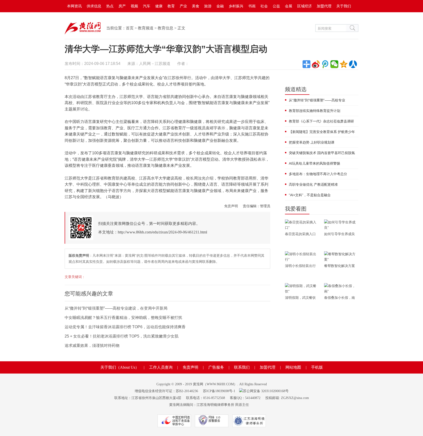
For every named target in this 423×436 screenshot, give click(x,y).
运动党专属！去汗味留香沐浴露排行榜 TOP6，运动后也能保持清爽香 (125, 327)
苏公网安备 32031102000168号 (266, 391)
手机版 (317, 367)
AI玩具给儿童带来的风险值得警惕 (314, 163)
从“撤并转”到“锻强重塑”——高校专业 (317, 100)
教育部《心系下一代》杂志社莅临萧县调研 (321, 121)
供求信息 (94, 6)
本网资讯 (74, 6)
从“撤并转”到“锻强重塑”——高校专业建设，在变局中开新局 (116, 308)
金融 (220, 6)
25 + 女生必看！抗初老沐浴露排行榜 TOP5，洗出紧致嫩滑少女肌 (121, 336)
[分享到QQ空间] (344, 64)
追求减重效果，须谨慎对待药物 (92, 345)
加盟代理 (324, 6)
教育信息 (165, 28)
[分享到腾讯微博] (325, 64)
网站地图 (293, 367)
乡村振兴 (236, 6)
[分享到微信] (334, 64)
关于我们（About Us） (119, 367)
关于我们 (343, 6)
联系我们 (242, 367)
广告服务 (216, 367)
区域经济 (304, 6)
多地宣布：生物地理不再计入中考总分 (318, 174)
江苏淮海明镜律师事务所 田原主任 (223, 405)
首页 (130, 28)
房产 (122, 6)
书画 (252, 6)
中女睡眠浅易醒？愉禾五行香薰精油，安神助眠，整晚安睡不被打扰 (123, 317)
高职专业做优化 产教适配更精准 (313, 184)
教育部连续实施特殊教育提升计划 (314, 111)
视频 (134, 6)
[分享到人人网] (353, 64)
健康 (159, 6)
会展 (288, 6)
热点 (110, 6)
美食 (195, 6)
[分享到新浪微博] (316, 64)
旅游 (208, 6)
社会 (264, 6)
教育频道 (145, 28)
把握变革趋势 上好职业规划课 (311, 142)
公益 (276, 6)
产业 (183, 6)
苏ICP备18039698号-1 (219, 391)
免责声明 (231, 206)
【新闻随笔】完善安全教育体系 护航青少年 (322, 132)
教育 (171, 6)
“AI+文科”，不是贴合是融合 (310, 195)
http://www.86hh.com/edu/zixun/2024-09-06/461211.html (162, 232)
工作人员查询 (161, 367)
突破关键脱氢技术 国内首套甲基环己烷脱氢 (322, 153)
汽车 (146, 6)
